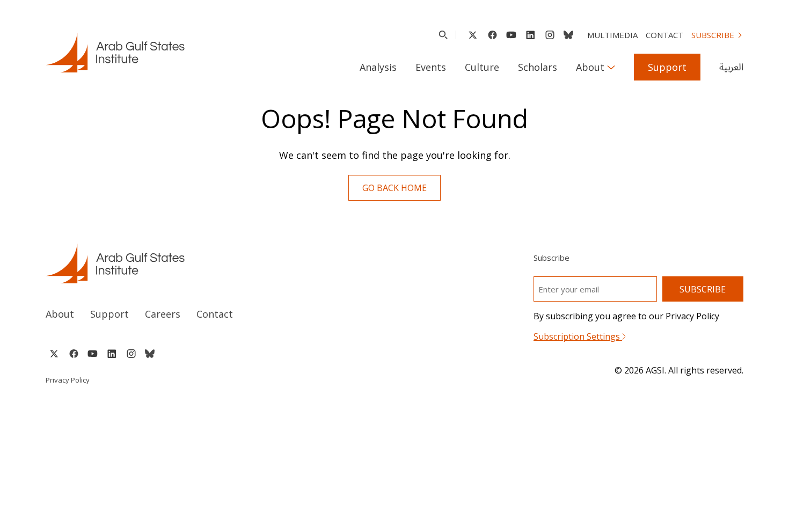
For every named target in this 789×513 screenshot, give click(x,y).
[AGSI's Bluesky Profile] (568, 35)
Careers (162, 313)
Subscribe (712, 35)
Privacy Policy (68, 380)
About (590, 67)
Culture (482, 67)
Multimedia (612, 35)
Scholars (537, 67)
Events (430, 67)
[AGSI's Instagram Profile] (550, 35)
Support (667, 67)
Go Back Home (394, 188)
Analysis (378, 67)
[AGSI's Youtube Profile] (511, 35)
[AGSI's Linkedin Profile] (530, 35)
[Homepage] (115, 52)
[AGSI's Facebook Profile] (492, 35)
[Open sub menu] (611, 67)
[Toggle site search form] (443, 35)
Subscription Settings (578, 336)
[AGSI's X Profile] (472, 35)
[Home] (210, 263)
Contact (664, 35)
